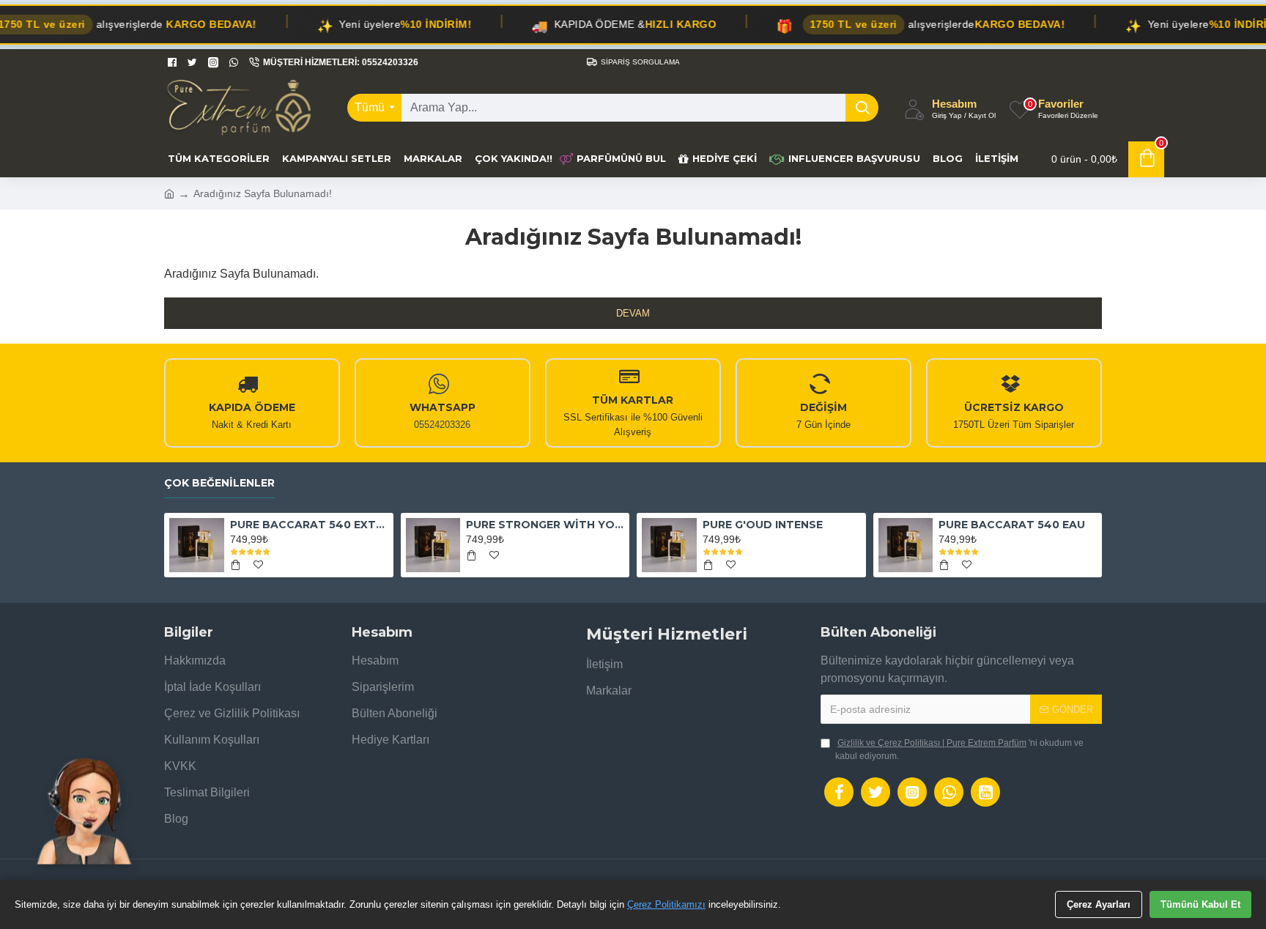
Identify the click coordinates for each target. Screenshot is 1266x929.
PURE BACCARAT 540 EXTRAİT (309, 524)
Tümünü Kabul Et (1200, 904)
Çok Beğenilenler (219, 483)
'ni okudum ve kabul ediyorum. (959, 749)
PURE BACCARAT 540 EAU (1012, 524)
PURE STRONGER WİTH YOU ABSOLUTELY (545, 524)
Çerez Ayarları (1098, 904)
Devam (633, 313)
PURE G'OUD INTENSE (763, 524)
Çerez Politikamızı (666, 904)
